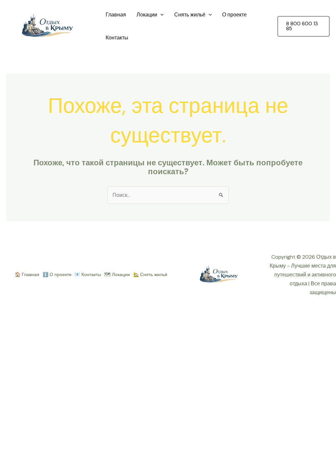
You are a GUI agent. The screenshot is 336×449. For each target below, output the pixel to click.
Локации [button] (146, 14)
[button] (160, 14)
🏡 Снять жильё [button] (150, 274)
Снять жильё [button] (189, 14)
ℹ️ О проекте (57, 274)
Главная (116, 14)
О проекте (234, 14)
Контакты (117, 37)
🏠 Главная (27, 274)
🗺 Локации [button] (117, 274)
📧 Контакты (87, 274)
